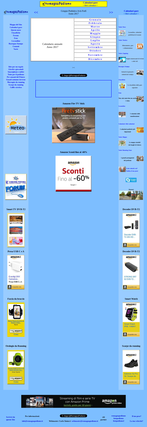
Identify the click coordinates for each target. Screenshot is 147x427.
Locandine (16, 41)
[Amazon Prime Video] (73, 407)
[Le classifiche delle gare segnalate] (122, 88)
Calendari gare (90, 2)
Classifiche (15, 33)
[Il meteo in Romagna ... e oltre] (16, 133)
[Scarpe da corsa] (131, 383)
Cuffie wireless (16, 87)
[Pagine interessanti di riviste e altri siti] (122, 61)
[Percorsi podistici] (131, 199)
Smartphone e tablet (16, 72)
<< (36, 12)
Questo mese (16, 30)
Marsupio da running (16, 82)
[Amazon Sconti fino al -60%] (73, 191)
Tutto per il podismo (16, 74)
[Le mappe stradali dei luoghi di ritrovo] (122, 145)
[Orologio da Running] (16, 383)
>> (111, 12)
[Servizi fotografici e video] (140, 101)
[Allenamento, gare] (140, 48)
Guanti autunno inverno (16, 80)
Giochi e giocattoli (15, 69)
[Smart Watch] (131, 336)
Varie (16, 49)
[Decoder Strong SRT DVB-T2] (131, 288)
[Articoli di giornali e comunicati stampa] (140, 74)
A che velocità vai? (132, 168)
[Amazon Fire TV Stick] (73, 142)
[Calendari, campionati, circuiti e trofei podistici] (140, 132)
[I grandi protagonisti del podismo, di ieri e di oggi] (140, 160)
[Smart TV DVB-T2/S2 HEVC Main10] (16, 246)
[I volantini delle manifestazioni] (122, 116)
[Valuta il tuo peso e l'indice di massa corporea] (122, 171)
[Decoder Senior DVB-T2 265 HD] (131, 246)
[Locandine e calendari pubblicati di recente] (122, 35)
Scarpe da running (15, 85)
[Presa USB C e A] (16, 288)
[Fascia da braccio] (16, 336)
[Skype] (131, 181)
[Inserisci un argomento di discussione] (16, 199)
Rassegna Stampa (16, 44)
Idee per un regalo (15, 67)
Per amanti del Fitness (16, 77)
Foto (16, 38)
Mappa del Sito (16, 24)
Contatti (16, 46)
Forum (16, 35)
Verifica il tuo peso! (132, 171)
